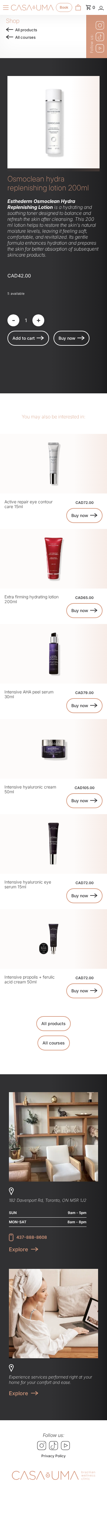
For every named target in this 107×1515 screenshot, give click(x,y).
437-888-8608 (31, 1237)
